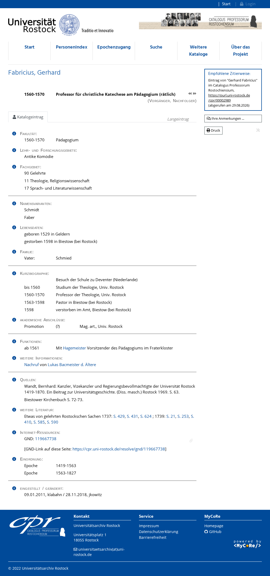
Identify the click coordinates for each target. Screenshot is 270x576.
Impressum (149, 525)
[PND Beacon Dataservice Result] (191, 440)
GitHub (214, 531)
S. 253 (183, 416)
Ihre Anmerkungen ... (227, 118)
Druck (215, 130)
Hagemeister (74, 348)
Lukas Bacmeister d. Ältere (72, 364)
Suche (156, 47)
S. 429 (119, 416)
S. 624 (146, 416)
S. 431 (132, 416)
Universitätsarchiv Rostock (97, 525)
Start (226, 3)
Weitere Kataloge (198, 51)
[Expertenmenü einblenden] (258, 130)
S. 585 (39, 422)
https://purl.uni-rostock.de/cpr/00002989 (229, 98)
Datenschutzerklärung (158, 531)
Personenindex (71, 47)
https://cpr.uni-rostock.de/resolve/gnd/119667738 (119, 449)
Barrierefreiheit (152, 537)
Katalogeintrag (29, 116)
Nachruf (31, 364)
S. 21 (170, 416)
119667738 (45, 438)
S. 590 (52, 422)
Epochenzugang (114, 47)
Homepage (213, 525)
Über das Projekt (240, 51)
